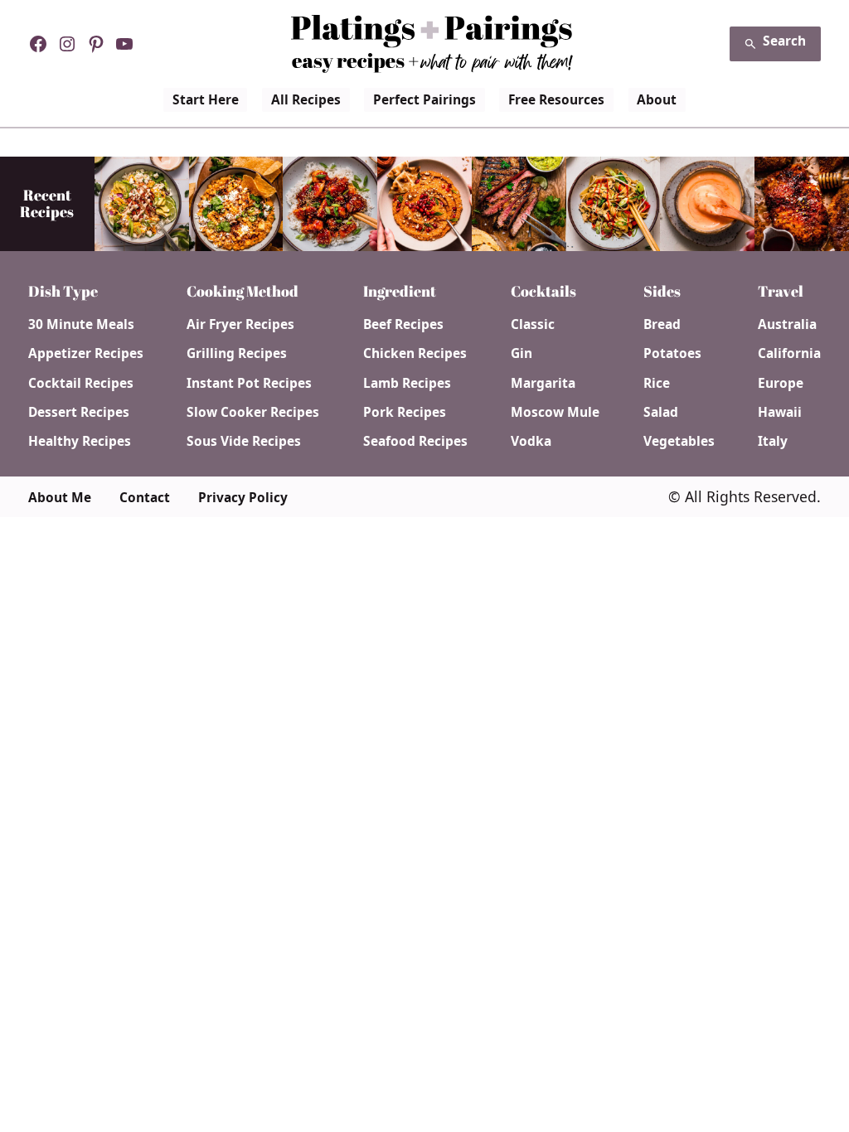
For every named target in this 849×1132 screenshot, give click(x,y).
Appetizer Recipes (85, 353)
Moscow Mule (555, 412)
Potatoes (672, 353)
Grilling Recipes (237, 353)
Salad (660, 412)
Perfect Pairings (424, 99)
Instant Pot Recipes (249, 383)
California (789, 353)
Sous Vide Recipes (244, 441)
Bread (662, 324)
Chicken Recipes (415, 353)
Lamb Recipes (407, 383)
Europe (780, 383)
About (657, 99)
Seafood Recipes (415, 441)
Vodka (531, 441)
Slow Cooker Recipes (253, 412)
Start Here (205, 99)
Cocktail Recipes (80, 383)
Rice (656, 383)
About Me (59, 497)
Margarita (543, 383)
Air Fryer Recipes (240, 324)
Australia (787, 324)
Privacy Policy (243, 497)
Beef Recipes (403, 324)
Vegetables (679, 441)
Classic (533, 324)
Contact (144, 497)
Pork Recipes (404, 412)
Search (784, 40)
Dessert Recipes (78, 412)
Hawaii (780, 412)
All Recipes (306, 99)
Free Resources (556, 99)
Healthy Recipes (79, 441)
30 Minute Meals (81, 324)
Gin (521, 353)
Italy (773, 441)
